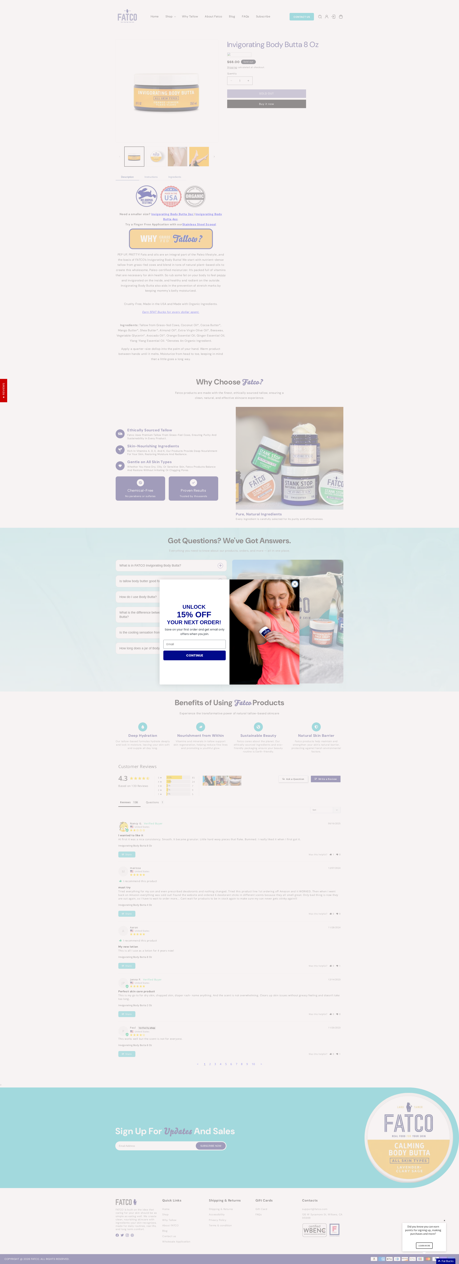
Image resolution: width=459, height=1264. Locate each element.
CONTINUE (194, 655)
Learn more (424, 1245)
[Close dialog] (295, 584)
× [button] (444, 1220)
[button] (428, 1261)
